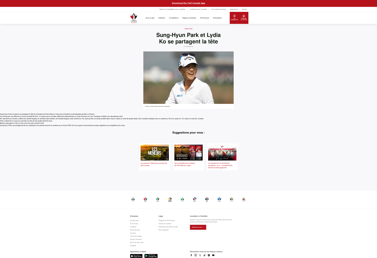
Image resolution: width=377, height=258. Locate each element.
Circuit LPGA (188, 28)
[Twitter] (200, 255)
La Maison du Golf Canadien (198, 9)
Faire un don (234, 9)
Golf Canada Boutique (218, 9)
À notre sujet (134, 224)
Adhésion (161, 18)
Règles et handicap (189, 18)
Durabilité (133, 246)
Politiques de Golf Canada (167, 220)
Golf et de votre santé (137, 242)
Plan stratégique (164, 230)
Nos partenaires (135, 230)
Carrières (133, 233)
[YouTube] (213, 255)
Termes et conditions (165, 224)
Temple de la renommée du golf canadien (172, 9)
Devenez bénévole (136, 239)
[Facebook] (191, 255)
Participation (217, 18)
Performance (204, 18)
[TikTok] (204, 255)
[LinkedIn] (209, 255)
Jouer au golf (149, 18)
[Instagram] (195, 255)
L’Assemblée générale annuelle (168, 227)
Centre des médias (136, 236)
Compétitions (173, 18)
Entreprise (134, 216)
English (244, 9)
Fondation (133, 227)
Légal (161, 216)
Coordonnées (134, 220)
